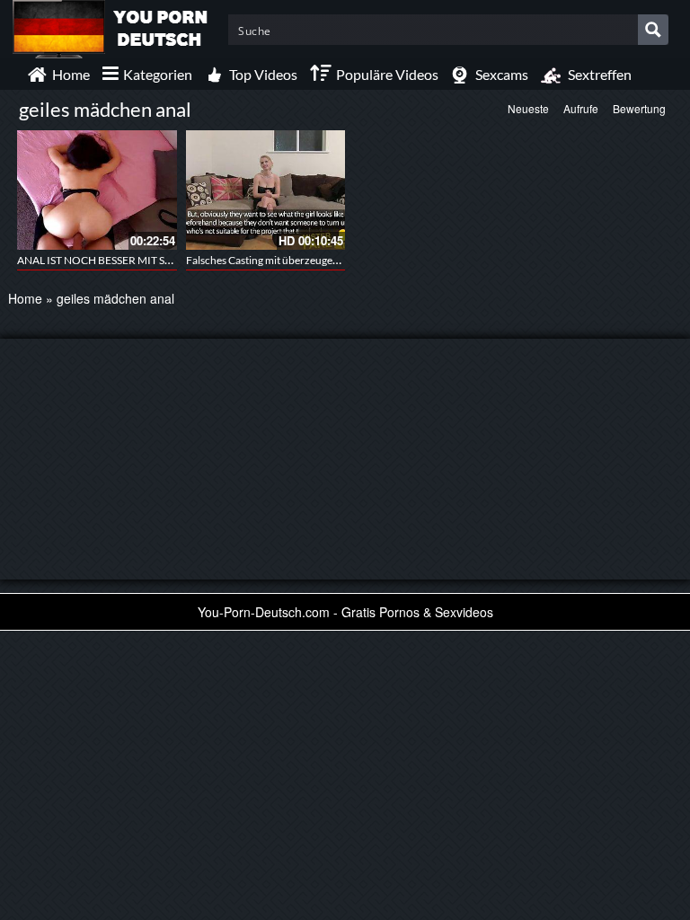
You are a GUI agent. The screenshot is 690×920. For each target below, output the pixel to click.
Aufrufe (580, 108)
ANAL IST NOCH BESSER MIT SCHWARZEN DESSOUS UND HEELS (175, 260)
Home (25, 298)
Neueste (528, 108)
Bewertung (639, 108)
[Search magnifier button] (653, 29)
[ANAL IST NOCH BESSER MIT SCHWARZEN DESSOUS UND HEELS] (97, 190)
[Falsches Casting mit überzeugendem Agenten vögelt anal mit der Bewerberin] (266, 190)
